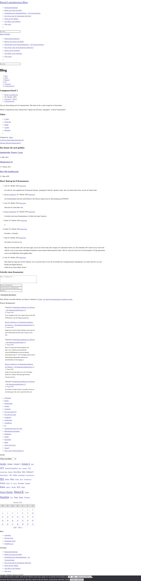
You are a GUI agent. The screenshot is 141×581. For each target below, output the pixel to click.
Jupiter (7, 479)
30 (27, 524)
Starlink (27, 492)
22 (22, 520)
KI (5, 426)
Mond (21, 479)
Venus (21, 497)
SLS (18, 487)
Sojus (23, 487)
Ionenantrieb (21, 475)
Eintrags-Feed (8, 538)
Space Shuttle (6, 492)
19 (7, 520)
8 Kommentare (9, 101)
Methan (17, 479)
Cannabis (24, 468)
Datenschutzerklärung (11, 38)
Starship (4, 496)
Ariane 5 (17, 464)
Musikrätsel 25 (6, 162)
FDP (10, 475)
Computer (7, 99)
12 (7, 517)
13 (12, 517)
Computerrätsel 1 (9, 86)
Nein (73, 577)
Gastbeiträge (8, 420)
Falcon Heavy (4, 475)
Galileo (15, 475)
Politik (6, 437)
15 (22, 517)
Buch (20, 468)
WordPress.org (9, 544)
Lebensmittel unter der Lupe (13, 428)
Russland (27, 483)
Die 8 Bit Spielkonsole (9, 171)
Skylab (14, 487)
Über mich (8, 56)
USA (11, 497)
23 (27, 520)
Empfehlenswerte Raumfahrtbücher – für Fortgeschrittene (24, 44)
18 (2, 520)
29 (22, 524)
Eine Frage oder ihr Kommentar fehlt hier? (19, 47)
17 (32, 517)
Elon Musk (17, 472)
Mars (12, 479)
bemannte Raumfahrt (11, 468)
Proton (15, 483)
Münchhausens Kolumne (12, 431)
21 (17, 520)
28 (17, 524)
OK (70, 577)
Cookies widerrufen (77, 579)
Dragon (10, 472)
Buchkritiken (8, 403)
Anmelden (7, 535)
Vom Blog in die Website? (13, 53)
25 (2, 524)
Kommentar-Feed (9, 541)
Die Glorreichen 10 (10, 412)
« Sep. (15, 527)
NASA (2, 483)
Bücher (6, 401)
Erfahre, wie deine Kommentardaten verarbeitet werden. (55, 299)
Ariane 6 (25, 464)
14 (17, 517)
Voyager (27, 497)
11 (2, 517)
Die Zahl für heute (10, 415)
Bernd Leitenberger (11, 95)
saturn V (8, 487)
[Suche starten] (21, 64)
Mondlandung (27, 479)
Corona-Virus (3, 472)
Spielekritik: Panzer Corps (11, 152)
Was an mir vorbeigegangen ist (14, 451)
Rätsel (15, 99)
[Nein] (92, 577)
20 (12, 520)
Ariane (10, 464)
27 (12, 524)
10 (32, 513)
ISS (2, 478)
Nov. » (20, 527)
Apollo (3, 464)
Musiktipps (7, 434)
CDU (29, 468)
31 (32, 524)
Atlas (32, 464)
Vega (16, 497)
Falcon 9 (29, 472)
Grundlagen (8, 423)
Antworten (22, 186)
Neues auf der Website (12, 50)
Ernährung (7, 417)
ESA (23, 472)
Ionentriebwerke (30, 475)
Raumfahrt (7, 439)
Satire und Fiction (10, 445)
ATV (2, 468)
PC (11, 483)
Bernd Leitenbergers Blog (14, 2)
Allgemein (7, 398)
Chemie (6, 406)
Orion (8, 483)
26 (7, 524)
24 (32, 520)
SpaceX (6, 448)
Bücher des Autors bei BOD (14, 41)
